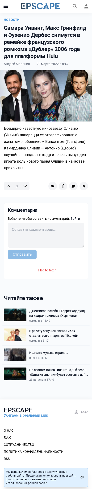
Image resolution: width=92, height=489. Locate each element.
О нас (8, 430)
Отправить (22, 254)
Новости (12, 20)
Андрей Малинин (17, 64)
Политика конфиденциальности (33, 452)
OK (82, 477)
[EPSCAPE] (40, 6)
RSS (7, 459)
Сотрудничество (19, 444)
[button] (5, 6)
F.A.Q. (8, 437)
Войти (75, 218)
